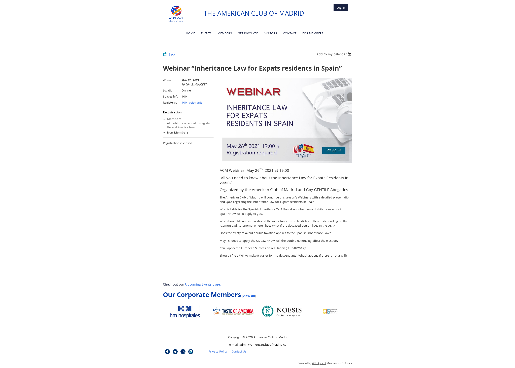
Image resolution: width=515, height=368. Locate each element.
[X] (175, 351)
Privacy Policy (218, 351)
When (167, 80)
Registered (170, 102)
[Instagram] (190, 351)
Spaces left (170, 96)
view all (249, 296)
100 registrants (191, 102)
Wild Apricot (319, 363)
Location (168, 90)
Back (172, 54)
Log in (341, 7)
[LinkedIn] (182, 351)
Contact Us (239, 351)
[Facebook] (167, 351)
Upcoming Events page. (203, 284)
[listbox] (334, 54)
